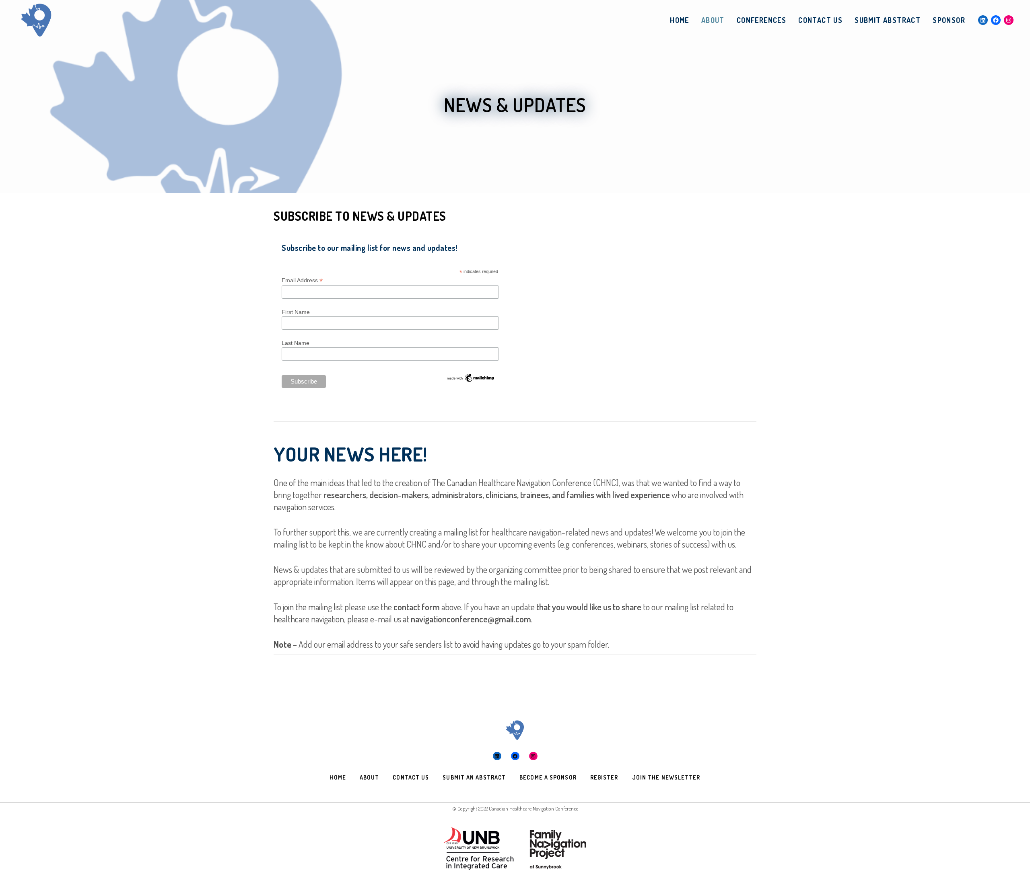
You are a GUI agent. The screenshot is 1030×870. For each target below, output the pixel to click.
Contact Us (411, 777)
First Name (296, 312)
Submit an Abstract (474, 777)
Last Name (295, 343)
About (369, 777)
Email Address (302, 280)
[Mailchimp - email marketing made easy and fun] (471, 376)
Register (604, 777)
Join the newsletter (666, 777)
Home (338, 777)
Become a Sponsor (548, 777)
